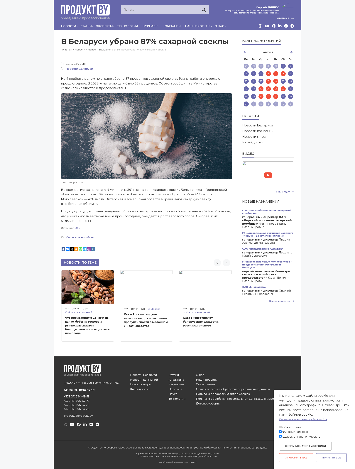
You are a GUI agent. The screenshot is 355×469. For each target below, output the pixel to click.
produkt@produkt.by (78, 415)
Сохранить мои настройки (305, 446)
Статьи (86, 26)
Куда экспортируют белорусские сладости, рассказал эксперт (201, 321)
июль (251, 52)
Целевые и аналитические (301, 436)
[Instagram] (260, 26)
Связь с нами (205, 384)
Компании (172, 26)
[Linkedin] (280, 26)
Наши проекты (197, 26)
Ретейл (174, 375)
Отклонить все (296, 457)
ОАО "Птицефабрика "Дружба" (262, 248)
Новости (68, 26)
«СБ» (77, 228)
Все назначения (279, 301)
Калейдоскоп (253, 142)
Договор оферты (208, 403)
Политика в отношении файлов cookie (303, 419)
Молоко (155, 309)
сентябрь (285, 52)
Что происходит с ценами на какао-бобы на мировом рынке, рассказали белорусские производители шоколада (87, 325)
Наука (173, 394)
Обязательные (292, 427)
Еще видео (283, 191)
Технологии (127, 26)
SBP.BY (192, 462)
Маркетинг (176, 384)
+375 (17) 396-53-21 (76, 405)
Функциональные (295, 432)
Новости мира (254, 136)
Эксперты (104, 26)
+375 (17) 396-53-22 (76, 409)
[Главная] (85, 12)
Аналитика (176, 379)
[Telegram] (292, 26)
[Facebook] (273, 26)
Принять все (331, 457)
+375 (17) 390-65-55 (76, 396)
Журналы (150, 26)
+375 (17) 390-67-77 (77, 400)
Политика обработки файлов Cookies (223, 394)
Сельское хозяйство (81, 237)
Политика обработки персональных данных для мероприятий (241, 398)
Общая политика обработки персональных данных (233, 389)
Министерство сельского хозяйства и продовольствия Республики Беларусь (267, 264)
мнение (283, 18)
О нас (219, 26)
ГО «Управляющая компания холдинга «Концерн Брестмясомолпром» (267, 234)
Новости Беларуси (79, 68)
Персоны (175, 389)
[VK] (286, 26)
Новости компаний (79, 312)
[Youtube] (267, 26)
